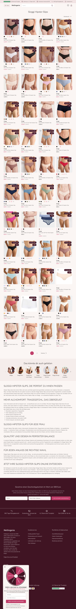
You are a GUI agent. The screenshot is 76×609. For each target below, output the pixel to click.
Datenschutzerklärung (57, 538)
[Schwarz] (4, 36)
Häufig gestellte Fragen (34, 534)
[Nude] (7, 36)
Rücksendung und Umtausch (35, 536)
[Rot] (56, 174)
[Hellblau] (60, 229)
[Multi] (39, 229)
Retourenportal (31, 538)
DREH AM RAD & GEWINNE (16, 601)
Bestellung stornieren (57, 541)
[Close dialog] (5, 567)
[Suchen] (52, 5)
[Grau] (39, 146)
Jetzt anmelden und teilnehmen (61, 498)
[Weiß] (56, 36)
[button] (38, 5)
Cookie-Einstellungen (57, 536)
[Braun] (11, 36)
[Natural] (6, 36)
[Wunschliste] (68, 5)
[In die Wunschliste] (5, 20)
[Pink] (4, 229)
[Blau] (60, 36)
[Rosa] (9, 36)
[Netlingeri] (16, 5)
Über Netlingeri (31, 543)
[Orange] (62, 229)
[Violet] (64, 36)
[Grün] (62, 36)
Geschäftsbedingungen (57, 534)
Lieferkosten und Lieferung (34, 541)
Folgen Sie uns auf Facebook (11, 557)
